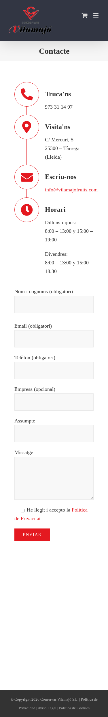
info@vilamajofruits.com (71, 190)
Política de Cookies (74, 708)
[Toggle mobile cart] (85, 15)
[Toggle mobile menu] (96, 15)
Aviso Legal (47, 708)
